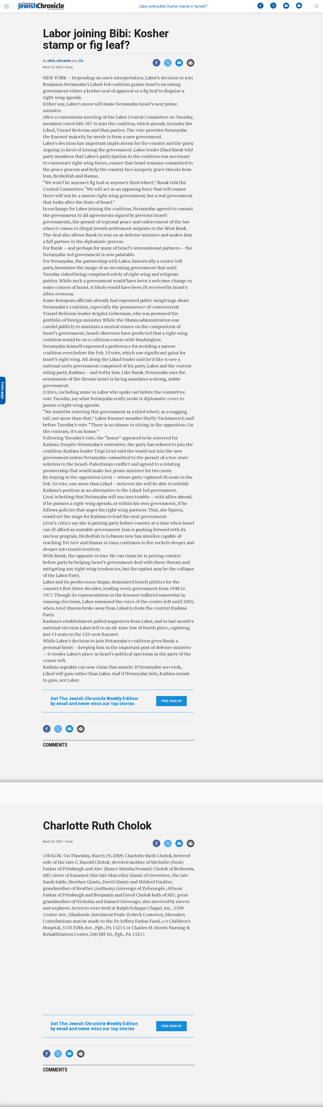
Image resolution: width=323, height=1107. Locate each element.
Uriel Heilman (59, 61)
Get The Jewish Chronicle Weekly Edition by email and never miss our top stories (94, 701)
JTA (80, 61)
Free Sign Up (171, 701)
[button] (316, 6)
